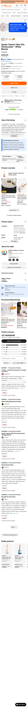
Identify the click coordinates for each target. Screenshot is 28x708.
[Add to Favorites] (25, 20)
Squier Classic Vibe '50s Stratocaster (16, 174)
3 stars (3, 349)
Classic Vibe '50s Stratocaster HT (6, 558)
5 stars (3, 345)
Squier (15, 235)
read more (22, 388)
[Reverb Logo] (8, 6)
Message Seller (14, 263)
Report (4, 393)
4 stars (3, 347)
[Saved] (21, 5)
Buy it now (13, 83)
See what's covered (6, 72)
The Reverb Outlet (6, 12)
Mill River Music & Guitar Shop (13, 100)
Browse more (13, 210)
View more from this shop (14, 267)
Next (13, 527)
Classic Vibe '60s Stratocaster (19, 558)
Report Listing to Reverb (14, 114)
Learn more (22, 232)
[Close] (24, 24)
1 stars (3, 354)
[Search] (25, 9)
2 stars (3, 351)
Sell (17, 5)
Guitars (14, 12)
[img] (7, 101)
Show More (14, 136)
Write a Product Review (14, 341)
